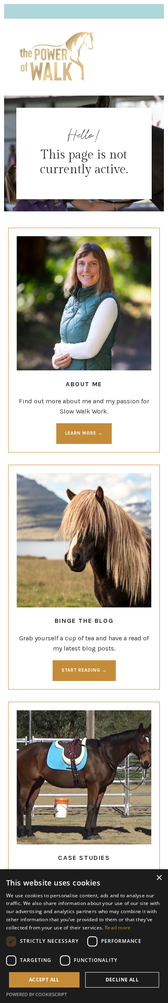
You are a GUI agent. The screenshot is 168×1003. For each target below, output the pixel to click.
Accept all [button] (44, 979)
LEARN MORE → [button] (84, 433)
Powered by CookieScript (36, 994)
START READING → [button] (84, 670)
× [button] (159, 878)
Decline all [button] (122, 979)
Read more (118, 927)
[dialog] (84, 936)
